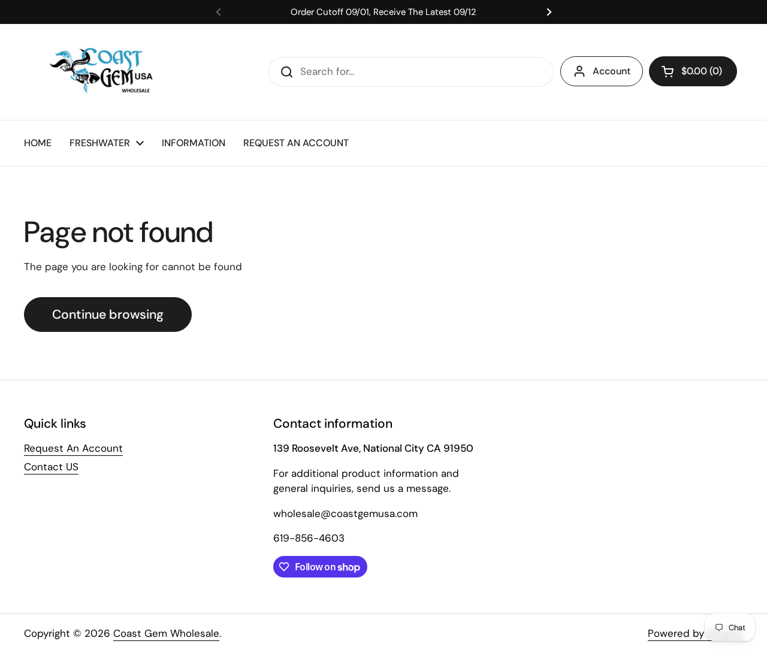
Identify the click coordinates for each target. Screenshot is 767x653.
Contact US (51, 466)
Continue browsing (108, 314)
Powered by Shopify (695, 633)
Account (611, 71)
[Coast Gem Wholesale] (109, 72)
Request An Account (73, 448)
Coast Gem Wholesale (166, 633)
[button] (693, 71)
